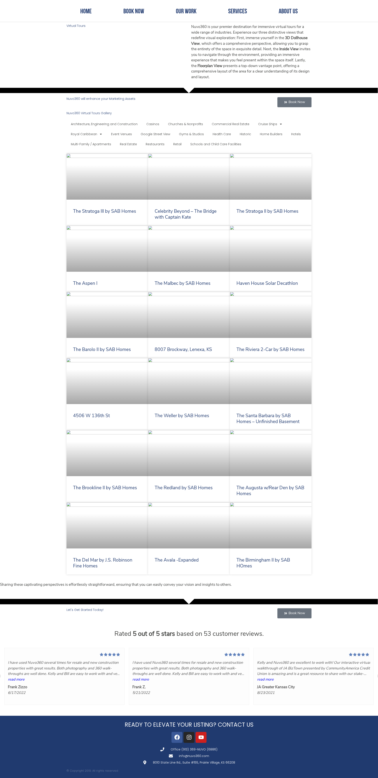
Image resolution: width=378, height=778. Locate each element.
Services (237, 10)
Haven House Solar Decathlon (267, 283)
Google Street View (155, 134)
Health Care (222, 134)
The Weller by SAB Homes (182, 416)
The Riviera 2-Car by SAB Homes (270, 350)
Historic (245, 134)
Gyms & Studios (191, 134)
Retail (177, 144)
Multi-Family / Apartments (91, 144)
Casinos (152, 124)
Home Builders (271, 134)
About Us (288, 10)
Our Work (186, 10)
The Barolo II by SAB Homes (102, 350)
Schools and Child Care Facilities (215, 144)
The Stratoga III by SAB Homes (104, 211)
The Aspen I (85, 283)
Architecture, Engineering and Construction (104, 124)
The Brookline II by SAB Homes (105, 488)
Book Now (133, 10)
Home (86, 10)
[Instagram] (189, 737)
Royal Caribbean (84, 134)
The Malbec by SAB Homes (182, 283)
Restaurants (155, 144)
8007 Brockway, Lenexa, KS (183, 350)
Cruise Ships (267, 124)
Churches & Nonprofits (185, 124)
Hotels (296, 134)
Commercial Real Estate (230, 124)
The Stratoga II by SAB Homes (267, 211)
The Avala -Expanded (177, 560)
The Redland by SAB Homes (184, 488)
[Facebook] (177, 737)
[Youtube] (201, 737)
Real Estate (128, 144)
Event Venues (121, 134)
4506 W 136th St (91, 416)
